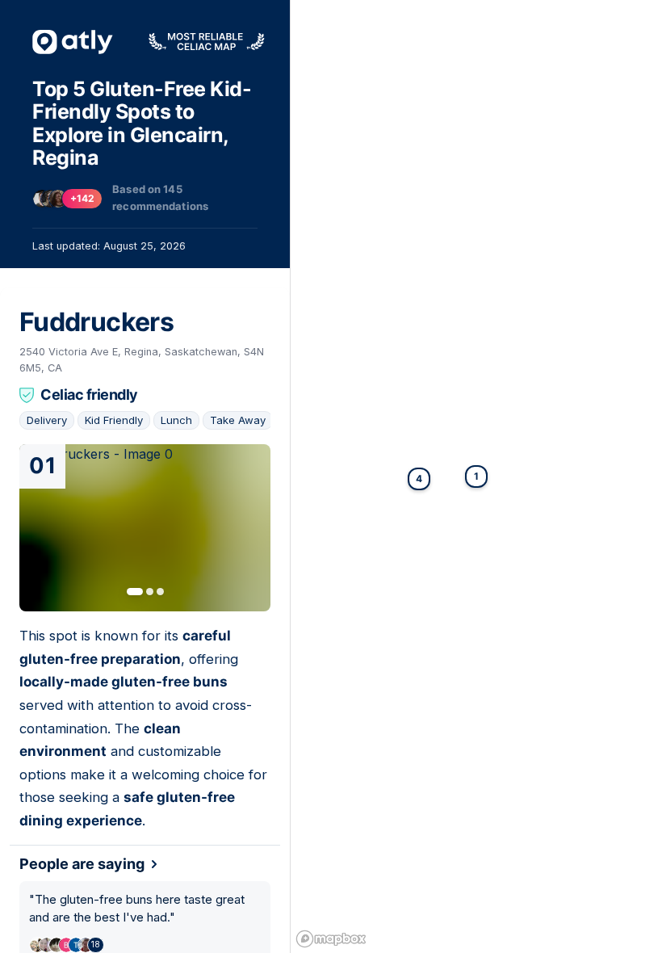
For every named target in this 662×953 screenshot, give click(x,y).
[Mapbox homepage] (331, 939)
